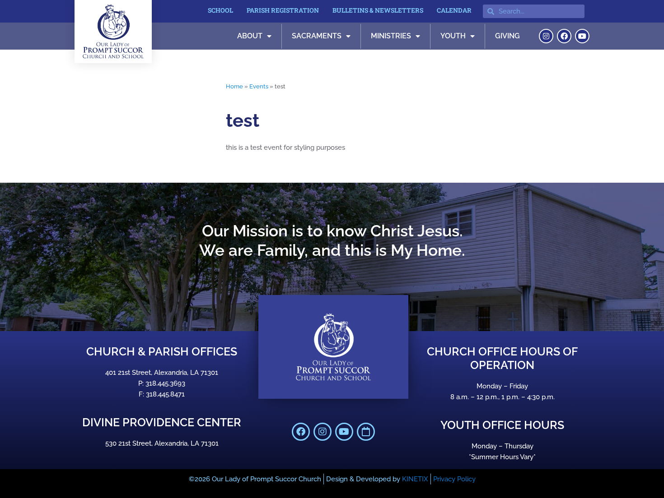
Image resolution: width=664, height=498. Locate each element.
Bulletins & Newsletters (377, 10)
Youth (453, 36)
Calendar (454, 10)
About (249, 36)
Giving (507, 36)
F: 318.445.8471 (162, 394)
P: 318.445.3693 (161, 383)
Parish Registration (283, 10)
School (220, 10)
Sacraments (316, 36)
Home (234, 86)
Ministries (391, 36)
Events (258, 86)
